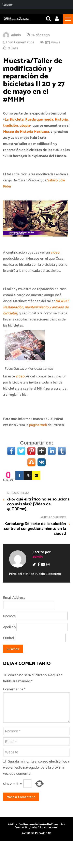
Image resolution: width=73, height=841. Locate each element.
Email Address (14, 598)
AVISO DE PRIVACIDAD (36, 833)
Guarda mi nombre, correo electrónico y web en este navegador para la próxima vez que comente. (36, 768)
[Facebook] (19, 475)
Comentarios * (14, 689)
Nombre (9, 616)
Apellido (9, 627)
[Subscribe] (36, 475)
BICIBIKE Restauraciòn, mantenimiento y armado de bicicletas (36, 307)
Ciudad (8, 638)
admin (16, 35)
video (55, 253)
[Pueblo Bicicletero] (16, 20)
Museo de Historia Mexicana (26, 132)
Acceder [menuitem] (7, 4)
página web (38, 425)
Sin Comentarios (21, 42)
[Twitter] (28, 475)
